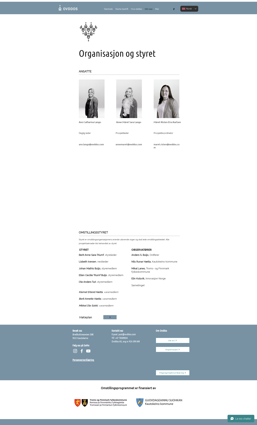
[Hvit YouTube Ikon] (88, 351)
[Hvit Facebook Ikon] (81, 351)
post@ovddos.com (127, 334)
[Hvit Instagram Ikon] (75, 351)
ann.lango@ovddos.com (91, 144)
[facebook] (174, 9)
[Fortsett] (110, 317)
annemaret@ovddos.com (129, 144)
